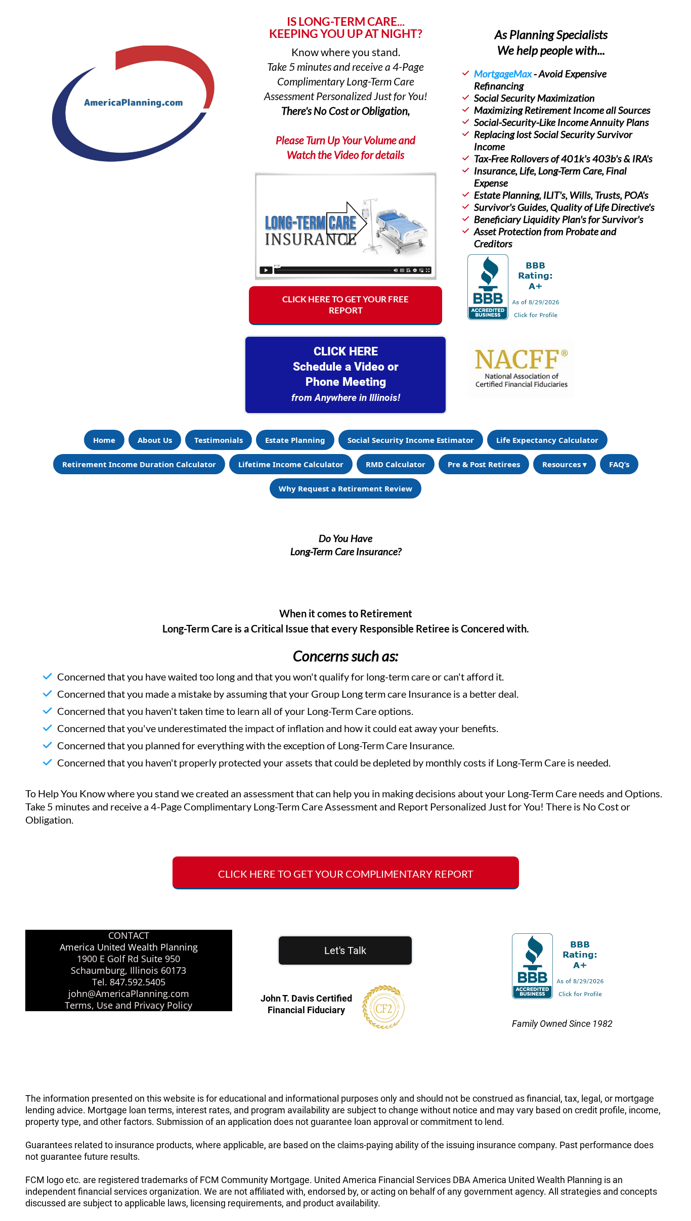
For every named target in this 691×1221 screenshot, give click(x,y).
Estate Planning (295, 440)
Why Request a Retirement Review (345, 488)
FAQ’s (619, 464)
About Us (155, 440)
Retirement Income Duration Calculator (139, 464)
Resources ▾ (564, 464)
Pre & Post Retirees (484, 464)
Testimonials (218, 440)
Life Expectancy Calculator (547, 440)
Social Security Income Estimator (411, 440)
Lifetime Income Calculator (290, 464)
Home (104, 440)
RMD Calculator (395, 464)
